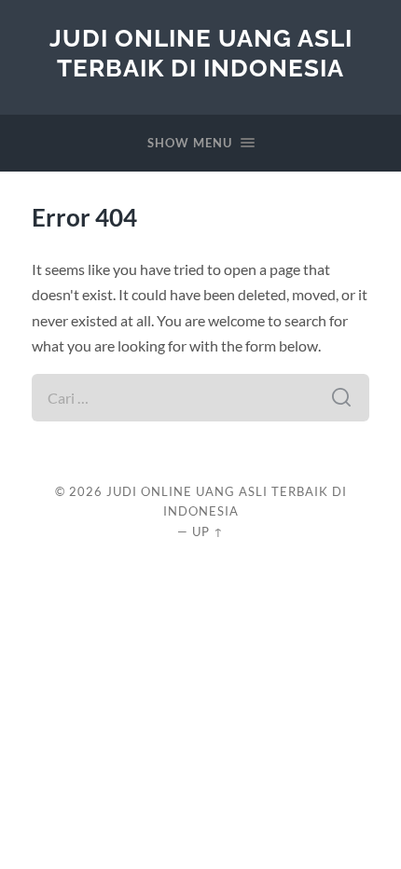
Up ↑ (208, 531)
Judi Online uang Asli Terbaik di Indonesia (201, 52)
